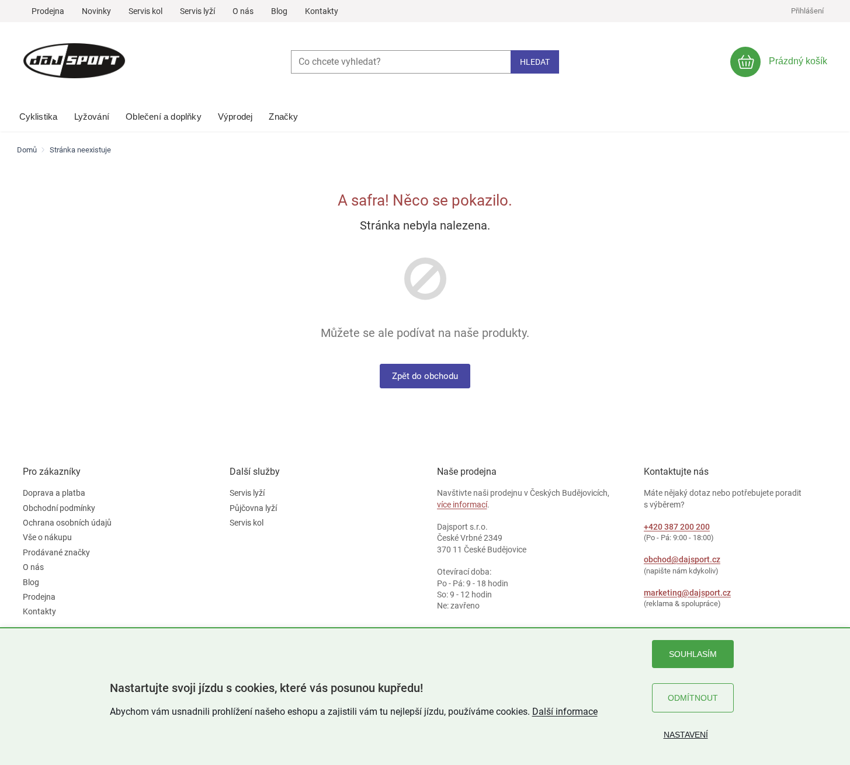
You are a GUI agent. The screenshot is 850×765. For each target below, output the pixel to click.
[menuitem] (38, 114)
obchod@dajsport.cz (682, 559)
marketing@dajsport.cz (687, 592)
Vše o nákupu (47, 537)
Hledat (535, 62)
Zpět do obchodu (425, 376)
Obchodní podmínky (59, 508)
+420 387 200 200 (677, 526)
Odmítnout (693, 698)
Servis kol (145, 11)
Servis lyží (197, 11)
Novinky (96, 11)
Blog (279, 11)
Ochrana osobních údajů (67, 522)
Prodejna (48, 11)
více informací (462, 504)
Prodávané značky (56, 552)
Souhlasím (693, 654)
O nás (243, 11)
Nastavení (686, 734)
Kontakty (321, 11)
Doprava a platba (54, 493)
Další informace (565, 711)
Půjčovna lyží (253, 508)
